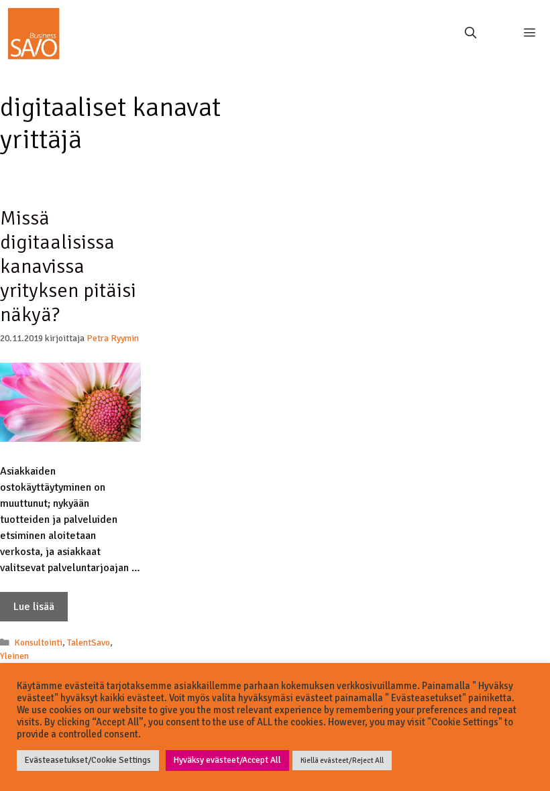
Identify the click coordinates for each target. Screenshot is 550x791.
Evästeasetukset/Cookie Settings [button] (88, 760)
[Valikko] (525, 33)
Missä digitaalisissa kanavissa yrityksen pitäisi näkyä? (68, 266)
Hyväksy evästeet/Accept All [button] (227, 760)
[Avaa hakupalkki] (470, 33)
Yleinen (14, 656)
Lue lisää (33, 606)
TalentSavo (88, 642)
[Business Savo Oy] (33, 33)
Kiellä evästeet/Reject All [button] (342, 760)
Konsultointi (38, 642)
